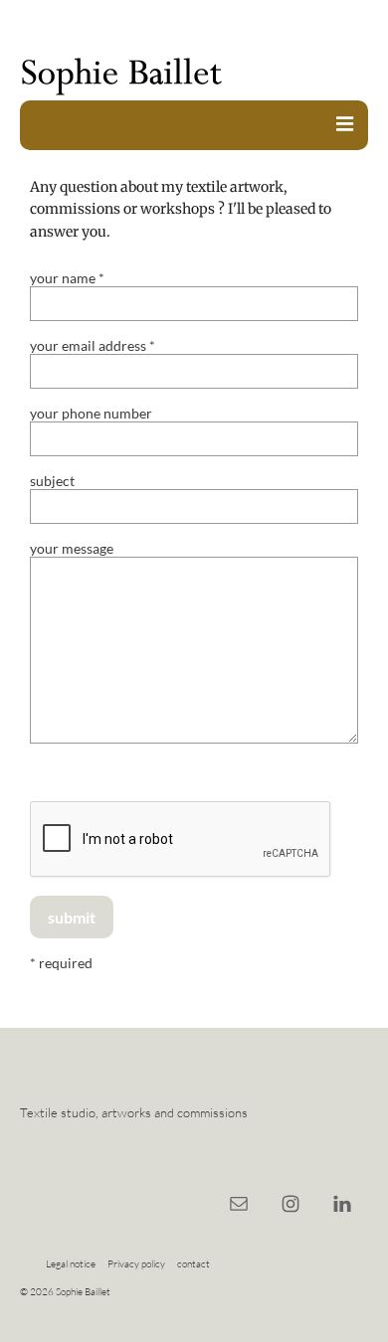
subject (52, 480)
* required (61, 962)
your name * (67, 277)
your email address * (92, 345)
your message (71, 548)
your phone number (91, 413)
